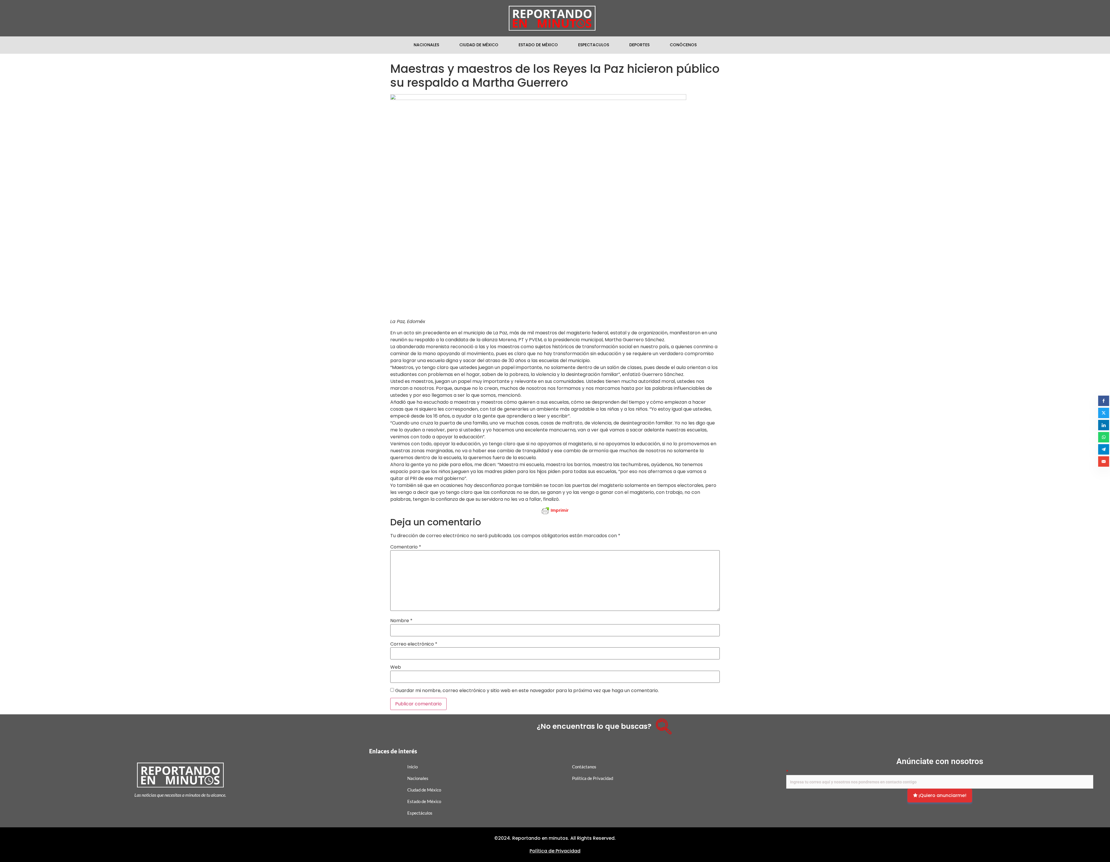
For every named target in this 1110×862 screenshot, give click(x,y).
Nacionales (426, 45)
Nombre (401, 620)
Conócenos (683, 45)
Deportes (639, 45)
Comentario (405, 547)
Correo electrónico (413, 644)
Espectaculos (593, 45)
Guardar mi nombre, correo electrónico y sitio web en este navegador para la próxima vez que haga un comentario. (527, 690)
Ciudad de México (478, 45)
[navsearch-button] (661, 724)
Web (395, 667)
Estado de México (538, 45)
